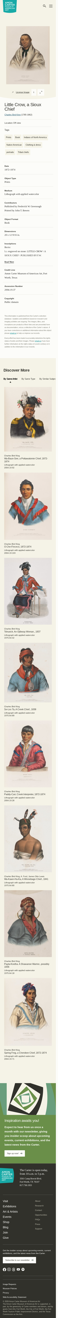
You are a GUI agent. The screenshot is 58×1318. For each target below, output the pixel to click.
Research (39, 1206)
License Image (22, 92)
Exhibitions (9, 1206)
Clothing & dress (33, 145)
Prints (8, 137)
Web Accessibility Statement (14, 1297)
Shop (6, 1222)
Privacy (6, 1293)
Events (7, 1216)
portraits (10, 152)
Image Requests (9, 1284)
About (37, 1201)
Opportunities (41, 1215)
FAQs (37, 1219)
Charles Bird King (13, 114)
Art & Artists (10, 1211)
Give (6, 1237)
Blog (5, 1227)
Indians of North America (35, 137)
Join (5, 1232)
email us (13, 333)
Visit (5, 1201)
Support (38, 1229)
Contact (38, 1210)
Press (37, 1224)
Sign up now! (13, 1153)
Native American (14, 145)
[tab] (10, 379)
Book (17, 137)
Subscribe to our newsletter (17, 1260)
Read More (9, 262)
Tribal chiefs (23, 152)
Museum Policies (10, 1288)
